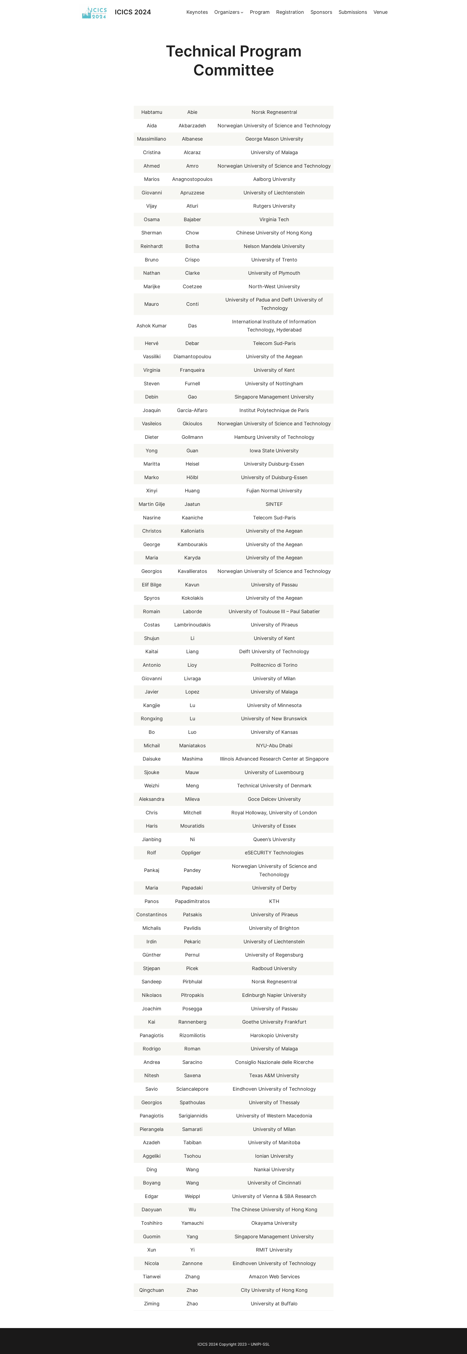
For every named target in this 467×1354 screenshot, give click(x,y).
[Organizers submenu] (242, 12)
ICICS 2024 (133, 12)
